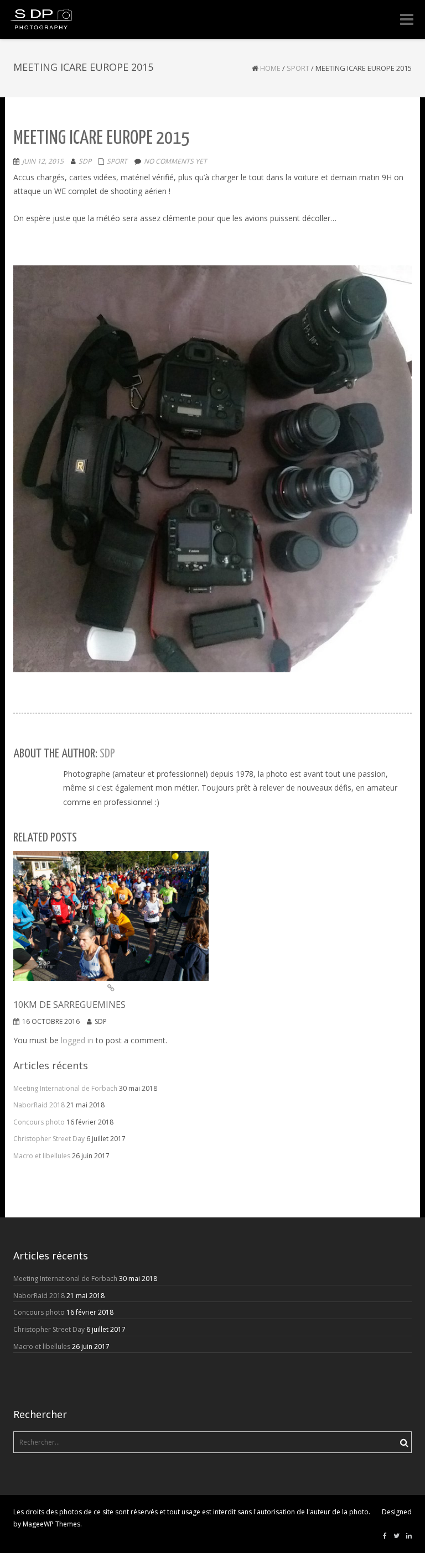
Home (270, 68)
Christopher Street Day (49, 1138)
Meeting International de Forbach (65, 1088)
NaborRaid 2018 (39, 1105)
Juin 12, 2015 (43, 161)
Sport (298, 68)
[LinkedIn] (409, 1536)
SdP (85, 161)
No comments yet (175, 161)
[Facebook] (385, 1536)
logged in (77, 1040)
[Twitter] (396, 1536)
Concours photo (39, 1122)
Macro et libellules (41, 1155)
